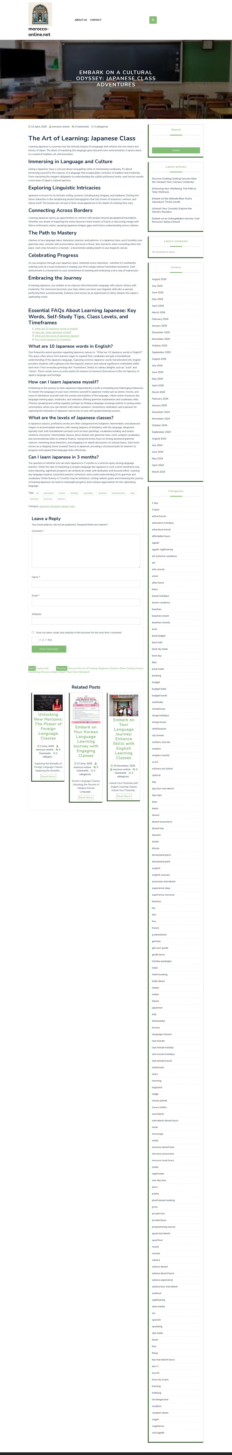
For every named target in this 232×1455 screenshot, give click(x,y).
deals (155, 808)
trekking (156, 1392)
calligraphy (48, 493)
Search (176, 129)
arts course (158, 569)
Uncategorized (160, 1399)
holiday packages (162, 961)
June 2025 (157, 372)
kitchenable (158, 1021)
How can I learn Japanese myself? (53, 332)
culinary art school (162, 768)
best (154, 629)
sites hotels (158, 1306)
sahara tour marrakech (165, 1286)
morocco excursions (163, 1153)
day (154, 781)
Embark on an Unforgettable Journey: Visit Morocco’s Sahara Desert (175, 220)
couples (156, 748)
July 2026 (157, 285)
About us (81, 20)
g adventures (159, 934)
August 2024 (159, 438)
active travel (159, 516)
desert (155, 815)
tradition (61, 498)
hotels (155, 987)
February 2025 (160, 398)
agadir (155, 542)
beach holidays (160, 596)
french (155, 928)
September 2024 (161, 432)
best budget (158, 635)
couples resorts (161, 755)
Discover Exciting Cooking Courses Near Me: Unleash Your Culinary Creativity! (174, 180)
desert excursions (162, 821)
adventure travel (161, 529)
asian (155, 576)
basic (155, 589)
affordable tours (161, 536)
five (154, 921)
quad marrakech (161, 1233)
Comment (38, 531)
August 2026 (159, 279)
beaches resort (160, 615)
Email (35, 595)
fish (154, 914)
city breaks (158, 735)
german (156, 941)
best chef (157, 642)
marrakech (158, 1114)
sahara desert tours (163, 1273)
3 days (155, 509)
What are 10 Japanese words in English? (56, 328)
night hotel (158, 1173)
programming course (163, 1226)
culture (62, 493)
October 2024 (159, 425)
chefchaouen (159, 728)
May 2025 (157, 378)
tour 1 (155, 1366)
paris (155, 1187)
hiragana (74, 493)
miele (155, 1140)
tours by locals (160, 1379)
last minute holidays (163, 1054)
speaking (157, 1326)
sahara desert (160, 1266)
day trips (157, 795)
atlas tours (158, 582)
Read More (48, 776)
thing (155, 1353)
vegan (155, 1419)
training (156, 1386)
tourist (155, 1373)
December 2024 (161, 412)
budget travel (159, 695)
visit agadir (158, 1432)
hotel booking (159, 974)
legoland (157, 1087)
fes (153, 908)
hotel (155, 967)
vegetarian (158, 1426)
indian (155, 994)
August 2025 (159, 359)
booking (156, 675)
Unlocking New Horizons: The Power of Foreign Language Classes (48, 726)
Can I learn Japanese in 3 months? (53, 339)
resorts (156, 1253)
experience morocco (163, 894)
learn (72, 506)
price (155, 1206)
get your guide (160, 947)
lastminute (158, 1067)
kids (154, 1014)
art (37, 493)
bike (154, 662)
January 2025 (159, 405)
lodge (155, 1094)
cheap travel (159, 722)
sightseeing (158, 1299)
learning (156, 1080)
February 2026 (160, 319)
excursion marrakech (163, 881)
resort (155, 1246)
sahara (156, 1260)
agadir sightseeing (162, 549)
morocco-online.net (39, 32)
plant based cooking (163, 1200)
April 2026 (158, 305)
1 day (155, 503)
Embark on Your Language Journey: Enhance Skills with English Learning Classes (123, 739)
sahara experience (162, 1280)
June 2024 (157, 451)
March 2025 (158, 392)
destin (155, 841)
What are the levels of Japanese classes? (57, 335)
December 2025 (161, 332)
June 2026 (157, 292)
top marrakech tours (163, 1359)
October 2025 (159, 345)
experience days (161, 888)
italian (155, 1001)
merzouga (157, 1133)
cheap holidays (160, 715)
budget (156, 682)
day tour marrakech (163, 788)
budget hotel (159, 689)
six (153, 1313)
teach (155, 1339)
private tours (159, 1220)
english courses (161, 874)
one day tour (159, 1180)
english (156, 868)
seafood (156, 1293)
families (156, 901)
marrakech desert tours (165, 1120)
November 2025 (161, 339)
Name (36, 577)
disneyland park (161, 861)
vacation (156, 1406)
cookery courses (161, 742)
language (48, 498)
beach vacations (161, 602)
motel (155, 1167)
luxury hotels (159, 1107)
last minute (158, 1040)
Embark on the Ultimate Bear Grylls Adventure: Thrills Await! (172, 200)
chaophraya (158, 708)
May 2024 (157, 458)
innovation (88, 493)
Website (36, 614)
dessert (156, 835)
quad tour (157, 1240)
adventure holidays (163, 522)
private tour (158, 1213)
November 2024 (161, 418)
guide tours (158, 954)
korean (156, 1027)
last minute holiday (163, 1047)
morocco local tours (163, 1160)
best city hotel (160, 649)
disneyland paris (161, 855)
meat (155, 1127)
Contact (95, 20)
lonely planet (159, 1100)
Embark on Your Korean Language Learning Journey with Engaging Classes (86, 741)
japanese (102, 493)
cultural (156, 775)
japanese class (118, 493)
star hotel (157, 1333)
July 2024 (157, 445)
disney (155, 848)
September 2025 (161, 352)
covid (155, 762)
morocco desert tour (163, 1147)
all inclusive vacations (164, 556)
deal (154, 801)
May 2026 (157, 299)
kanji (133, 493)
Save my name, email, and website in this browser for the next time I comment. (79, 632)
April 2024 (158, 465)
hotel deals (158, 981)
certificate (157, 702)
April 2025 (158, 385)
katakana (34, 498)
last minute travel (162, 1060)
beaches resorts (161, 622)
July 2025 (157, 365)
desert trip (158, 828)
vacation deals (160, 1412)
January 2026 (159, 325)
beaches (156, 609)
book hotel (158, 669)
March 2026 (158, 312)
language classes (59, 506)
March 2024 (158, 471)
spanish (156, 1319)
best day (157, 655)
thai (154, 1346)
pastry (155, 1193)
